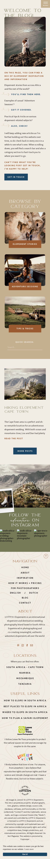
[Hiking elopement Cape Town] (25, 384)
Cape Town (35, 667)
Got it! (25, 854)
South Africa (15, 667)
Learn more (29, 849)
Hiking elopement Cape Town (24, 409)
